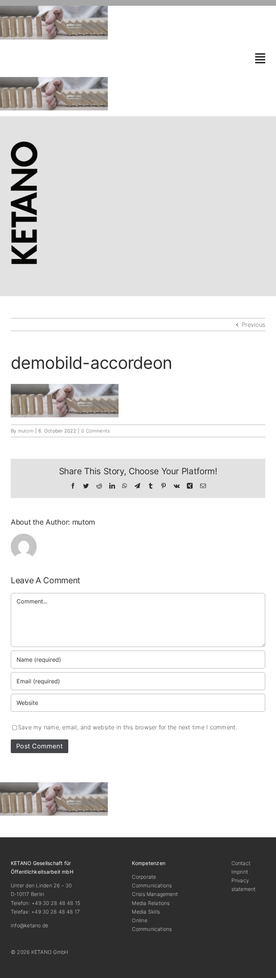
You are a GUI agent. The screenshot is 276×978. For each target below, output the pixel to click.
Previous (253, 324)
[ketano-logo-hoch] (24, 144)
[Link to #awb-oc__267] (260, 58)
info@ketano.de (29, 925)
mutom (25, 431)
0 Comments (95, 431)
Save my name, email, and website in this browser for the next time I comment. (127, 727)
